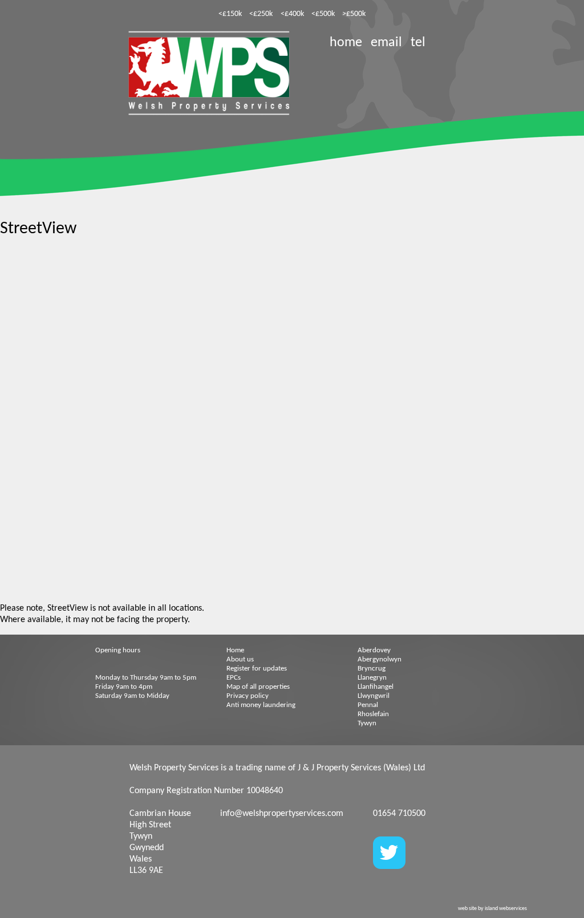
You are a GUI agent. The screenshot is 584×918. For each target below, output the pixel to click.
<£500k (323, 14)
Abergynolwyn (380, 659)
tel (418, 43)
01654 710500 (399, 813)
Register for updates (256, 668)
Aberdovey (374, 650)
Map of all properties (258, 686)
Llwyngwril (374, 696)
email (386, 43)
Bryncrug (372, 668)
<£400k (292, 14)
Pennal (368, 705)
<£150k (230, 14)
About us (240, 659)
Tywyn (367, 723)
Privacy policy (247, 696)
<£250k (261, 14)
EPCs (233, 677)
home (346, 43)
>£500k (354, 14)
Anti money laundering (260, 705)
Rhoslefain (373, 714)
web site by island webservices (492, 908)
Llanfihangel (376, 686)
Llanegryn (372, 677)
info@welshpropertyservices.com (281, 813)
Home (235, 650)
